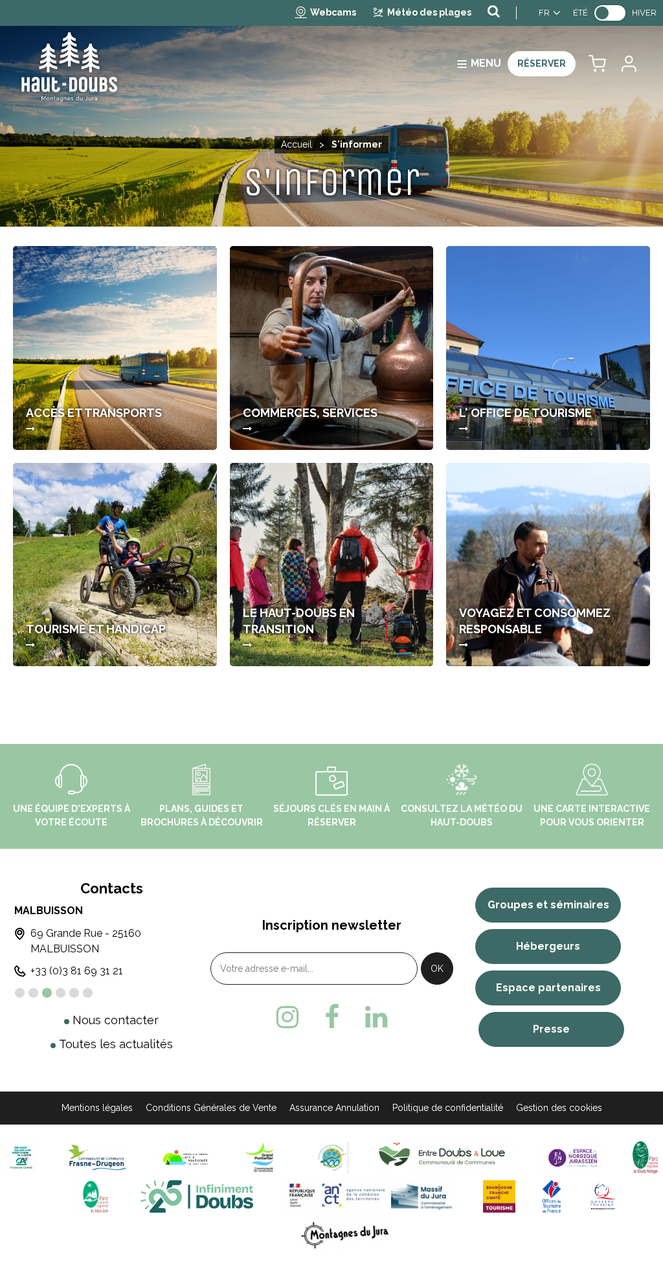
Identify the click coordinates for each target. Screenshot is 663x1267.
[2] (33, 992)
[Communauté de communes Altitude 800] (332, 1156)
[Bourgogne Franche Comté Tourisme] (499, 1195)
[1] (19, 992)
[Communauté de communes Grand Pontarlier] (264, 1156)
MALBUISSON (48, 910)
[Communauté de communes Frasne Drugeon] (97, 1156)
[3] (46, 992)
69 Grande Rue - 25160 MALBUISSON (85, 941)
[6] (87, 992)
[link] (609, 13)
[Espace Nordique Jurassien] (573, 1156)
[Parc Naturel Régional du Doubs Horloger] (645, 1156)
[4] (60, 992)
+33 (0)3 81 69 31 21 (76, 971)
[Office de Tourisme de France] (552, 1195)
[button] (597, 64)
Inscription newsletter (331, 925)
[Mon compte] (628, 64)
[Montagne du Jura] (345, 1234)
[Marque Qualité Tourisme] (603, 1195)
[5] (74, 992)
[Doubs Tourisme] (196, 1195)
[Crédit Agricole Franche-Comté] (21, 1156)
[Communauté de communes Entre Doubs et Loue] (444, 1156)
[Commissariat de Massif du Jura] (368, 1195)
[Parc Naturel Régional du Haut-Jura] (92, 1195)
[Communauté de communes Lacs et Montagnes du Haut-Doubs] (185, 1156)
